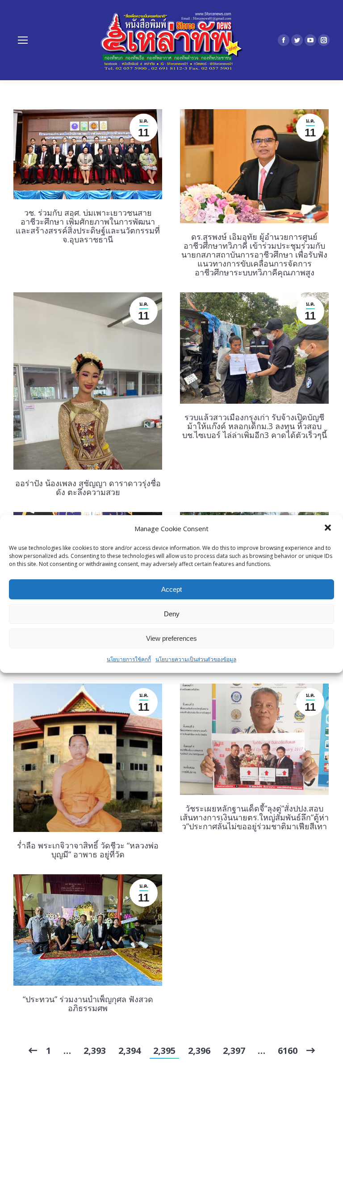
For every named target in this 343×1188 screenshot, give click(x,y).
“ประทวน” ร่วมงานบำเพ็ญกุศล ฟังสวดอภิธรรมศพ (88, 1003)
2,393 (95, 1051)
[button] (328, 528)
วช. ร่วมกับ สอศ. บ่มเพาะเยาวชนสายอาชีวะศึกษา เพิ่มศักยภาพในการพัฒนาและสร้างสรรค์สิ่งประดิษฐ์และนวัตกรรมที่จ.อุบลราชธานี (88, 226)
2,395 (164, 1051)
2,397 (234, 1051)
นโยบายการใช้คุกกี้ (129, 659)
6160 (287, 1051)
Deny (172, 614)
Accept (171, 589)
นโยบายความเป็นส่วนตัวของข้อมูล (195, 659)
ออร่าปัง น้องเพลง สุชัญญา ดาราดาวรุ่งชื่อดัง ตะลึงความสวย (88, 487)
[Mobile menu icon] (22, 40)
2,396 (199, 1051)
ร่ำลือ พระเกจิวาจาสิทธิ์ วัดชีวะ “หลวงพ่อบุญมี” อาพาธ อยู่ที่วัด (88, 850)
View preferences (171, 638)
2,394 (129, 1051)
